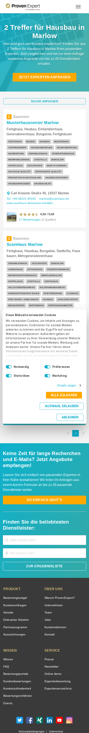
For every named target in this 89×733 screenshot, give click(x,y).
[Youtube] (59, 703)
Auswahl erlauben (36, 410)
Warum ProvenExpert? (58, 580)
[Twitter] (19, 703)
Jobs (47, 602)
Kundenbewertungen (16, 663)
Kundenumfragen (14, 587)
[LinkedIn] (49, 703)
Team (47, 595)
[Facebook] (29, 703)
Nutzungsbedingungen (33, 713)
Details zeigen (67, 390)
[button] (29, 208)
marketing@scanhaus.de (48, 308)
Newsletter (51, 649)
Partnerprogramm (14, 609)
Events (7, 685)
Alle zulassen (65, 399)
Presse (48, 641)
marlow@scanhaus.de (52, 193)
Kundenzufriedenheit (16, 671)
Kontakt (49, 616)
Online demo (52, 656)
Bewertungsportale (15, 656)
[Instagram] (69, 703)
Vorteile (8, 595)
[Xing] (39, 703)
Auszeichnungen (13, 616)
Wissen (8, 641)
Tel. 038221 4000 (18, 308)
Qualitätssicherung (34, 717)
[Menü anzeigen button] (78, 7)
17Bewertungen (29, 213)
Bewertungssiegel (14, 580)
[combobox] (44, 522)
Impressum (54, 717)
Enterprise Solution (15, 602)
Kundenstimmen (54, 609)
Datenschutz (55, 713)
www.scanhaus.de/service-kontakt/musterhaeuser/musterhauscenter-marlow (31, 197)
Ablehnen (70, 411)
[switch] (47, 371)
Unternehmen (53, 587)
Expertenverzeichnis (57, 671)
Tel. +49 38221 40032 (21, 193)
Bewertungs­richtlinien (17, 678)
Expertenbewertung (56, 663)
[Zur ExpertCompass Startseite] (27, 6)
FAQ (5, 649)
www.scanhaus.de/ (19, 313)
